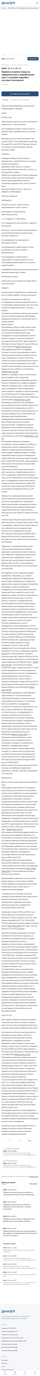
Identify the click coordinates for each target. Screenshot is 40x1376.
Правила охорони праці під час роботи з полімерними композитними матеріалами (18, 1193)
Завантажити (33, 59)
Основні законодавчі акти (9, 1331)
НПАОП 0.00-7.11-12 (14, 829)
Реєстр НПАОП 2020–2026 (9, 1347)
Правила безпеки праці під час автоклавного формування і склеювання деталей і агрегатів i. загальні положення (20, 1233)
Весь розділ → (34, 1184)
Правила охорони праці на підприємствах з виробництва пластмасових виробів (19, 1220)
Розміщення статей (7, 1370)
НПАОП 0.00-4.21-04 (23, 347)
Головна (3, 8)
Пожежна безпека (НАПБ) (9, 1350)
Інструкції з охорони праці (9, 1334)
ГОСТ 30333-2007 (14, 926)
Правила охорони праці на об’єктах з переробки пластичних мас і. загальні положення (17, 1207)
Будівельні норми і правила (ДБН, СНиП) (13, 1341)
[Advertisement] (20, 31)
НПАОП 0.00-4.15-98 (10, 372)
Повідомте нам (33, 1176)
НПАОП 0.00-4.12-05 (22, 400)
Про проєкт (4, 1360)
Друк (6, 100)
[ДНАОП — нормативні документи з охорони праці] (8, 2)
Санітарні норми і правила (9, 1344)
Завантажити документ (21, 94)
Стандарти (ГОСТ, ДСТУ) (8, 1328)
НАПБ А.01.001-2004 (19, 734)
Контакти (4, 1363)
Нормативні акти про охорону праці (14, 65)
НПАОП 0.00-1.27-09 (22, 1054)
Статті (3, 1366)
